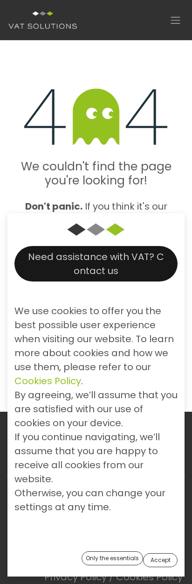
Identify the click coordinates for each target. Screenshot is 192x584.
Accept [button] (161, 560)
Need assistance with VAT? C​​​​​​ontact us (96, 263)
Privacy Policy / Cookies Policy (113, 577)
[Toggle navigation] (175, 20)
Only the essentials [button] (112, 558)
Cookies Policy (47, 380)
